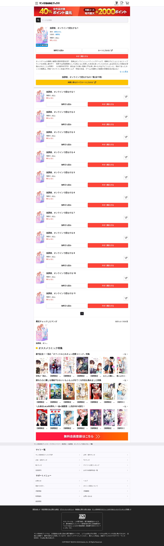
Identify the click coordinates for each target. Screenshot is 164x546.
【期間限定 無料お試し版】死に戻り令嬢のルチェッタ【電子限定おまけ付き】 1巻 (122, 428)
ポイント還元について (90, 486)
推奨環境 (38, 501)
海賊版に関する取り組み (83, 509)
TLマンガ (86, 460)
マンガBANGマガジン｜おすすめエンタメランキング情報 (111, 509)
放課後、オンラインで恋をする (42, 343)
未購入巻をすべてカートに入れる (80, 82)
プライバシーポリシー (67, 509)
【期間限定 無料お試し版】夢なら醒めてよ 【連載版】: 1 (82, 376)
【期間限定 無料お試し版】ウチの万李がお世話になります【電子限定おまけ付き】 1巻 (82, 428)
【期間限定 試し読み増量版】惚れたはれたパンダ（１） (42, 402)
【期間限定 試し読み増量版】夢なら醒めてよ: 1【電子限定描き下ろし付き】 (55, 376)
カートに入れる (104, 50)
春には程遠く (122, 376)
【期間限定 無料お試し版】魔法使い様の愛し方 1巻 (95, 428)
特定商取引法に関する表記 (50, 509)
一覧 (124, 354)
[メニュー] (36, 3)
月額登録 (38, 491)
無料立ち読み (59, 50)
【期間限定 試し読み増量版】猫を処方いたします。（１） (109, 402)
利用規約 (38, 496)
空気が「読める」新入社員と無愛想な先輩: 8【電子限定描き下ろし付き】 (42, 376)
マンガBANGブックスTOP (44, 455)
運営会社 (36, 509)
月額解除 (86, 491)
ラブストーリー (55, 444)
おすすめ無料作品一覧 (90, 470)
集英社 (58, 34)
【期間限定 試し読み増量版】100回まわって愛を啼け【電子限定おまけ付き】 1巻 (42, 428)
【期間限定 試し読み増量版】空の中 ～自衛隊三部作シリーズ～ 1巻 (55, 428)
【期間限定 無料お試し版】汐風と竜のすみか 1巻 (69, 428)
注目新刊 (38, 470)
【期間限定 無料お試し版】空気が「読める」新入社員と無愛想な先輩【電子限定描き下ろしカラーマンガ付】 (95, 376)
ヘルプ (85, 481)
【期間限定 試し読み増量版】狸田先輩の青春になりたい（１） (122, 402)
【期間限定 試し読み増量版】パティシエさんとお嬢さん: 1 (69, 376)
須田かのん (57, 32)
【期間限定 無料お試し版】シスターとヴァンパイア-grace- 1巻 (109, 428)
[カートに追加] (126, 96)
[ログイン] (121, 3)
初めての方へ (40, 486)
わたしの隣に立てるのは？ (109, 376)
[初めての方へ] (116, 3)
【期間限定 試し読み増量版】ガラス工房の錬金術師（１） (69, 402)
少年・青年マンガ (89, 455)
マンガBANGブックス (41, 444)
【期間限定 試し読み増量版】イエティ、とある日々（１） (55, 402)
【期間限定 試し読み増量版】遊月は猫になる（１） (82, 402)
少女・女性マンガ (41, 460)
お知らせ (38, 481)
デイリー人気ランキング (91, 465)
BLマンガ (39, 465)
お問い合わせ (87, 496)
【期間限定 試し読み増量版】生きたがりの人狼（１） (95, 402)
